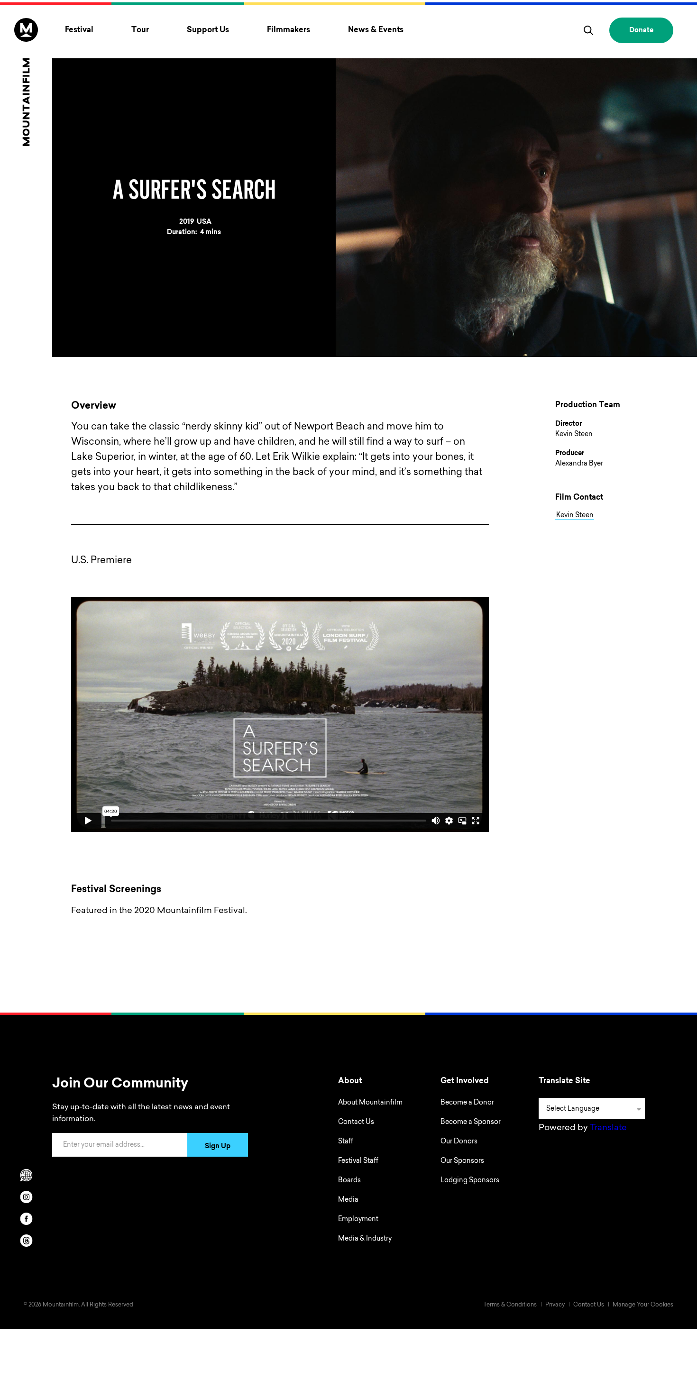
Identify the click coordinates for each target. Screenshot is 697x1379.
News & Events (376, 30)
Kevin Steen (575, 515)
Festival (79, 30)
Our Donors (458, 1142)
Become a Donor (467, 1103)
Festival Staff (358, 1161)
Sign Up (217, 1146)
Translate (608, 1128)
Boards (349, 1181)
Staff (345, 1142)
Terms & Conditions (510, 1305)
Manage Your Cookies (643, 1305)
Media (348, 1200)
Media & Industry (365, 1239)
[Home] (26, 82)
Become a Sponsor (470, 1122)
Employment (358, 1219)
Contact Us (356, 1122)
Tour (140, 30)
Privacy (555, 1305)
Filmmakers (288, 30)
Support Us (208, 30)
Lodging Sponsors (469, 1181)
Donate (641, 30)
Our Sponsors (462, 1161)
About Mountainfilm (370, 1103)
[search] (588, 30)
